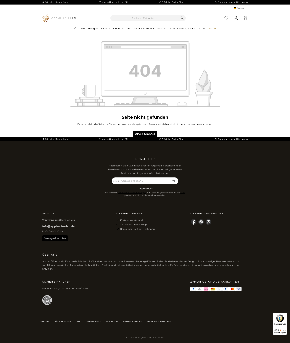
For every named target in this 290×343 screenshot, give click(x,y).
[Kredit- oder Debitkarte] (235, 289)
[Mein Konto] (236, 18)
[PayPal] (193, 289)
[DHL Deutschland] (212, 289)
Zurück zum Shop (145, 133)
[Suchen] (182, 18)
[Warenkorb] (244, 18)
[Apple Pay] (200, 289)
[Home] (76, 28)
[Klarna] (206, 289)
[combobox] (144, 18)
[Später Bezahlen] (226, 289)
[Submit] (173, 180)
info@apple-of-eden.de (58, 226)
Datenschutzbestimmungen (132, 192)
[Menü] (285, 314)
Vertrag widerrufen (55, 238)
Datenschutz (93, 321)
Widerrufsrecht (132, 321)
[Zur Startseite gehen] (59, 18)
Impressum (112, 321)
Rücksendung (63, 321)
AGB (182, 192)
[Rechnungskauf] (219, 289)
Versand (45, 321)
